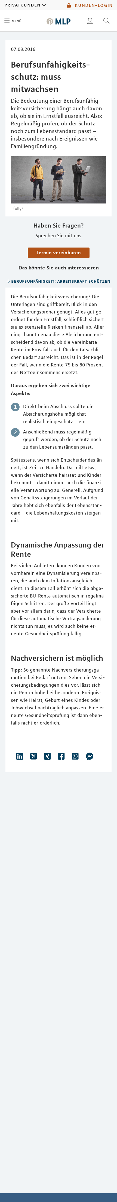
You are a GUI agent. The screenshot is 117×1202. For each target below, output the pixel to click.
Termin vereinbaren (58, 252)
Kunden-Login (93, 5)
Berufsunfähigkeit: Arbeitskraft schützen (60, 281)
